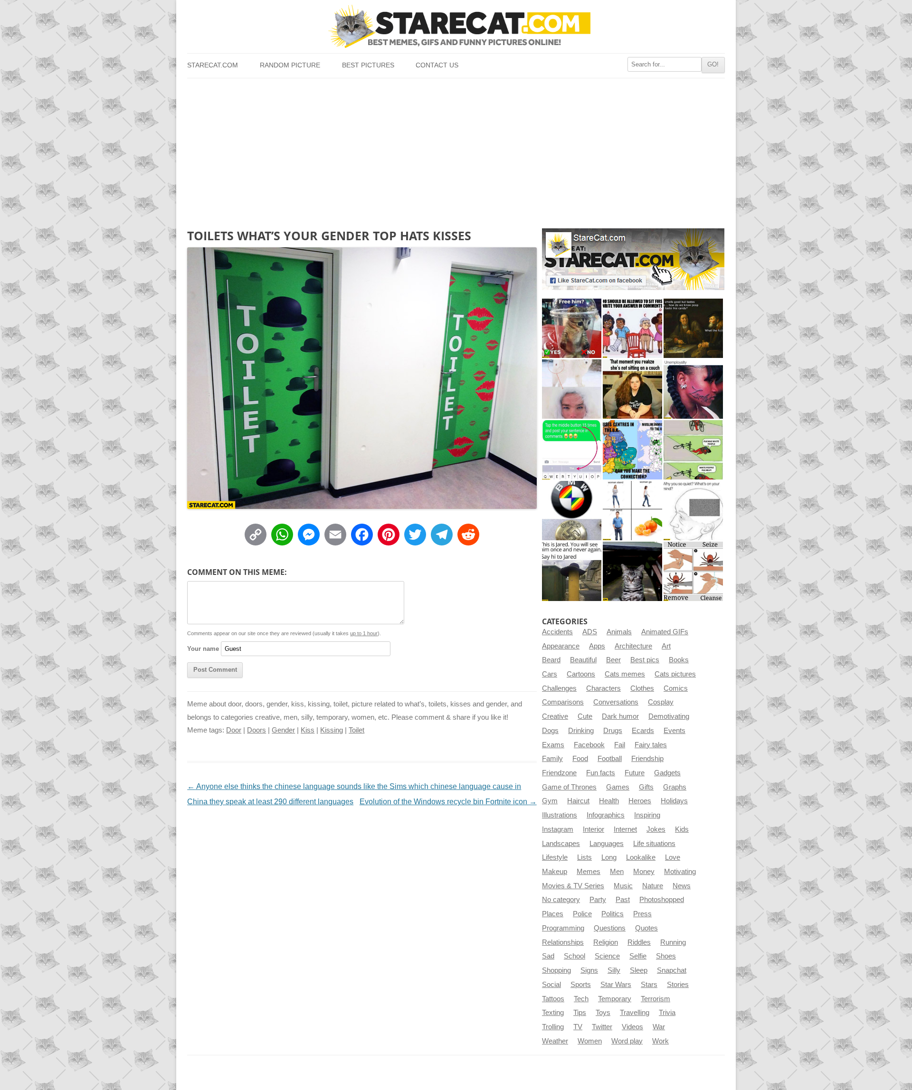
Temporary (614, 999)
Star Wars (615, 984)
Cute (585, 716)
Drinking (581, 730)
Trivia (667, 1012)
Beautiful (583, 660)
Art (666, 646)
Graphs (674, 787)
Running (673, 942)
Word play (627, 1041)
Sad (548, 956)
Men (617, 871)
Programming (563, 928)
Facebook (589, 745)
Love (672, 857)
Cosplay (661, 702)
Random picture (290, 65)
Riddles (639, 942)
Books (679, 660)
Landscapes (561, 843)
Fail (619, 745)
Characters (603, 688)
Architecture (633, 646)
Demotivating (668, 716)
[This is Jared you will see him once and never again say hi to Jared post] (571, 571)
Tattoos (553, 999)
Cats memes (625, 674)
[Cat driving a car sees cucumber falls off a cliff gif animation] (632, 571)
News (682, 886)
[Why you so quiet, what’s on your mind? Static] (693, 510)
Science (607, 956)
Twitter (602, 1027)
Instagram (557, 829)
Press (642, 914)
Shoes (666, 956)
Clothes (642, 688)
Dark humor (620, 716)
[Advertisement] (455, 149)
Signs (589, 970)
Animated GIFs (664, 632)
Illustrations (559, 815)
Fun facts (600, 773)
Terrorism (655, 999)
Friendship (647, 758)
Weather (555, 1041)
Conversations (615, 702)
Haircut (578, 801)
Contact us (437, 65)
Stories (678, 984)
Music (623, 886)
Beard (551, 660)
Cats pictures (675, 674)
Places (552, 914)
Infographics (606, 815)
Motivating (680, 871)
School (574, 956)
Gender (283, 730)
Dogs (550, 730)
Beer (613, 660)
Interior (593, 829)
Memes (588, 871)
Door (233, 730)
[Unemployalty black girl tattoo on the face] (693, 389)
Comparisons (563, 702)
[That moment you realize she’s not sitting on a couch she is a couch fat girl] (632, 389)
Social (551, 984)
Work (660, 1041)
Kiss (307, 730)
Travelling (634, 1012)
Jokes (655, 829)
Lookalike (641, 857)
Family (552, 758)
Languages (606, 843)
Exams (553, 745)
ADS (589, 632)
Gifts (646, 787)
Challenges (559, 688)
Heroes (639, 801)
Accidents (557, 632)
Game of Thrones (569, 787)
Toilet (356, 730)
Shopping (556, 970)
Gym (550, 801)
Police (582, 914)
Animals (619, 632)
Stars (649, 984)
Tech (581, 999)
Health (609, 801)
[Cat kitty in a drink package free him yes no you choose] (571, 328)
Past (623, 899)
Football (610, 758)
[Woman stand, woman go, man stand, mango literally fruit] (632, 510)
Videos (632, 1027)
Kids (682, 829)
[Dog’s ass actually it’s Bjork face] (571, 389)
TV (577, 1027)
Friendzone (559, 773)
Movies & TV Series (573, 886)
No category (561, 899)
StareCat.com (212, 65)
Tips (579, 1012)
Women (590, 1041)
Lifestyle (555, 857)
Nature (652, 886)
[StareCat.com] (455, 26)
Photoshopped (661, 899)
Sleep (638, 970)
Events (674, 730)
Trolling (553, 1027)
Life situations (654, 843)
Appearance (561, 646)
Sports (580, 984)
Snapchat (671, 970)
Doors (256, 730)
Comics (676, 688)
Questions (610, 928)
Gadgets (667, 773)
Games (617, 787)
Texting (553, 1012)
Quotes (646, 928)
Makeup (554, 871)
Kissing (331, 730)
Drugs (612, 730)
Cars (549, 674)
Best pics (644, 660)
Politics (612, 914)
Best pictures (368, 65)
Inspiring (647, 815)
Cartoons (581, 674)
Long (609, 857)
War (659, 1027)
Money (644, 871)
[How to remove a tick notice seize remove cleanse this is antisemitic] (693, 571)
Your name (203, 648)
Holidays (674, 801)
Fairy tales (651, 745)
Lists (584, 857)
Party (597, 899)
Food (580, 758)
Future (635, 773)
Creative (555, 716)
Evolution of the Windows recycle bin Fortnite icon (448, 802)
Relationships (563, 942)
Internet (625, 829)
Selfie (637, 956)
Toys (603, 1012)
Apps (597, 646)
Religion (605, 942)
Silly (614, 970)
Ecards (643, 730)
